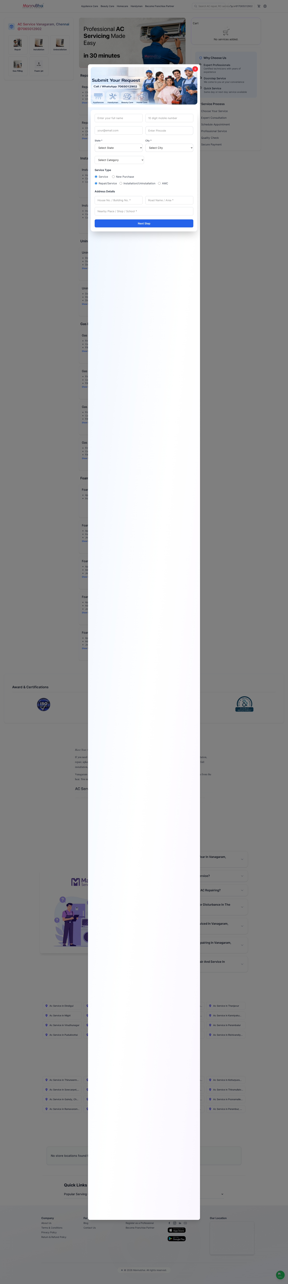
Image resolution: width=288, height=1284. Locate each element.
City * (148, 140)
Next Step (144, 223)
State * (98, 140)
